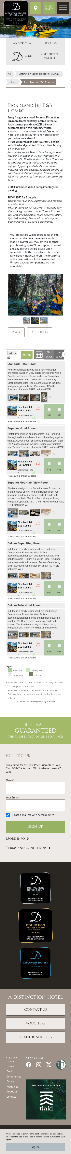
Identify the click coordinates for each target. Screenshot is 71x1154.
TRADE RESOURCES (35, 1037)
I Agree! (35, 1146)
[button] (22, 56)
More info (15, 838)
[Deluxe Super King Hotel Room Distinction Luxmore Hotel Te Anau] (12, 575)
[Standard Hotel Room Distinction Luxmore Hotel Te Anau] (12, 397)
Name (9, 780)
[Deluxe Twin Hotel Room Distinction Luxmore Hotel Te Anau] (12, 634)
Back (16, 332)
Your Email (12, 797)
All (9, 74)
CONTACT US (35, 1009)
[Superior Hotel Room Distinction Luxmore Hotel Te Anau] (12, 453)
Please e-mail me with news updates (33, 815)
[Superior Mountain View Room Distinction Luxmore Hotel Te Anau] (12, 512)
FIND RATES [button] (49, 8)
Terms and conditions (26, 848)
